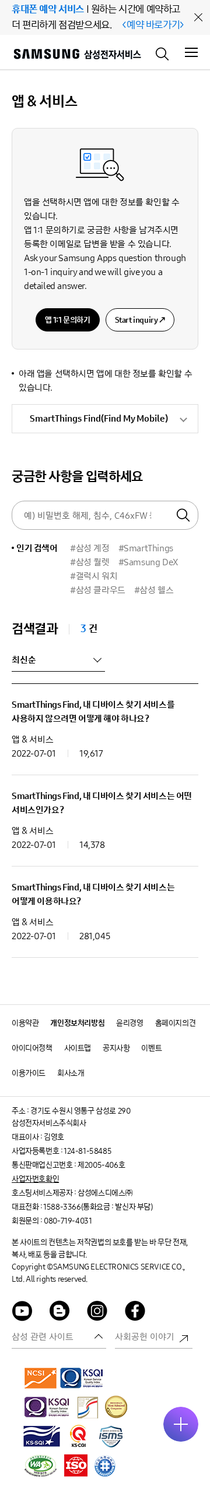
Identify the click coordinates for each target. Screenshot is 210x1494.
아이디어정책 (32, 1048)
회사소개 (70, 1073)
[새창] (40, 1377)
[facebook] (135, 1312)
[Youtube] (22, 1312)
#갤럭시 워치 (93, 576)
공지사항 (116, 1048)
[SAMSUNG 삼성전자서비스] (77, 55)
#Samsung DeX (148, 562)
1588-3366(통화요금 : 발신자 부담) (97, 1207)
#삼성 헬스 (154, 590)
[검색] (162, 52)
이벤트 (151, 1048)
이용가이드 (29, 1073)
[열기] (180, 1424)
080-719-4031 (68, 1221)
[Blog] (60, 1312)
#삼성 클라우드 (97, 590)
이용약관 (25, 1023)
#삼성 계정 (90, 548)
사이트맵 (77, 1048)
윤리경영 (129, 1023)
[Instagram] (97, 1312)
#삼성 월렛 (90, 562)
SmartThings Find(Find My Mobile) (99, 418)
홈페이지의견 (175, 1023)
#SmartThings (145, 548)
